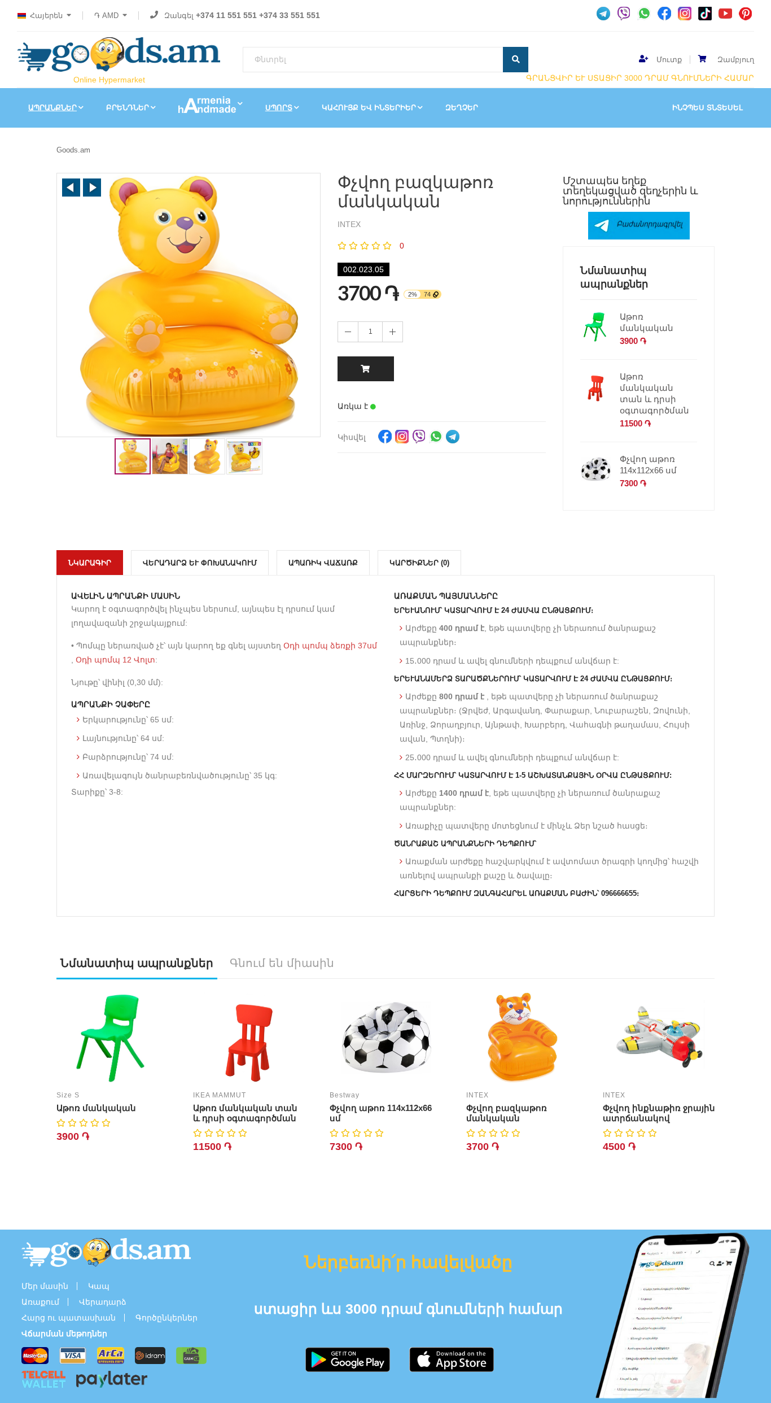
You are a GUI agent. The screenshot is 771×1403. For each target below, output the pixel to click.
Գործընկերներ (166, 1318)
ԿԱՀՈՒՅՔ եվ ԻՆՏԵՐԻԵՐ (369, 107)
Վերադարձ (102, 1302)
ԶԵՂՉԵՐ (461, 107)
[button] (71, 187)
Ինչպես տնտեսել (707, 107)
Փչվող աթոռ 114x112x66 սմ (648, 464)
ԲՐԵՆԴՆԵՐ (127, 107)
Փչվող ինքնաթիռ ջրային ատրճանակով (659, 1113)
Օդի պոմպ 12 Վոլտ (115, 659)
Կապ (98, 1286)
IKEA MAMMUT (219, 1095)
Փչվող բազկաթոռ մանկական (506, 1113)
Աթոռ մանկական (646, 322)
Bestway (345, 1095)
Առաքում (40, 1302)
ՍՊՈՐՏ (278, 107)
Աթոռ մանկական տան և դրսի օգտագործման (654, 393)
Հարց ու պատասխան (68, 1318)
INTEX (477, 1095)
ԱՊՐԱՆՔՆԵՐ (52, 107)
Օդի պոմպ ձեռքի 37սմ (330, 645)
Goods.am (73, 150)
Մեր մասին (44, 1286)
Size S (68, 1095)
